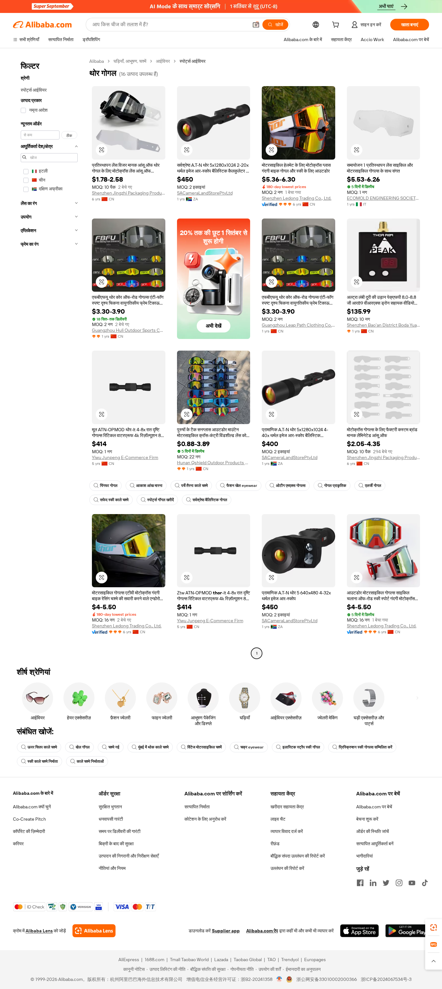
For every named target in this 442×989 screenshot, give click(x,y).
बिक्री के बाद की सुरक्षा (116, 843)
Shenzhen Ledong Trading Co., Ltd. (296, 198)
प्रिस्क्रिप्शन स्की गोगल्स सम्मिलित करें (365, 747)
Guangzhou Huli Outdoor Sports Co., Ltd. (128, 330)
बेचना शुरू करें (367, 819)
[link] (433, 927)
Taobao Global (248, 959)
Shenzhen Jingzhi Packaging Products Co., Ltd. (128, 193)
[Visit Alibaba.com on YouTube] (412, 883)
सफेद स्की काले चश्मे (114, 500)
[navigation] (49, 358)
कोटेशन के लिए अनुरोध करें (205, 819)
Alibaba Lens (39, 930)
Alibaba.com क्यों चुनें (32, 806)
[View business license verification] (279, 979)
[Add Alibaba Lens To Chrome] (94, 930)
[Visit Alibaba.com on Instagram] (399, 883)
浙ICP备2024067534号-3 (386, 979)
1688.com (154, 959)
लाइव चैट (278, 819)
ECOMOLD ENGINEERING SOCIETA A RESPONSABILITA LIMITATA (383, 198)
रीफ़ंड (275, 843)
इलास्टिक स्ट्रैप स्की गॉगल (301, 747)
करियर (18, 843)
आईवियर (163, 61)
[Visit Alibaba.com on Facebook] (360, 883)
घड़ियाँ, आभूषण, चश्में (130, 61)
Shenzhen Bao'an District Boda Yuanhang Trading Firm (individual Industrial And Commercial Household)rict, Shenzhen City (383, 325)
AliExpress (128, 959)
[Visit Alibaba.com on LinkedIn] (373, 883)
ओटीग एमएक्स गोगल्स (290, 485)
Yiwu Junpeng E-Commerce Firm (125, 457)
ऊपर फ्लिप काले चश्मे (42, 747)
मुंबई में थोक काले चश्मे (153, 747)
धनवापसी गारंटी (111, 819)
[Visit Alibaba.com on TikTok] (425, 883)
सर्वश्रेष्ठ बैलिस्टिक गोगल (210, 500)
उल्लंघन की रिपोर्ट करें (287, 868)
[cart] (337, 25)
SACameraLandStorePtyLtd (205, 193)
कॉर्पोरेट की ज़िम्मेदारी (29, 831)
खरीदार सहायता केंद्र (287, 806)
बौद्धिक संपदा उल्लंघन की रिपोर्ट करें (298, 856)
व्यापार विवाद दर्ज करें (287, 831)
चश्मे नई (113, 747)
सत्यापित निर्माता (197, 806)
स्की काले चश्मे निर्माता (43, 761)
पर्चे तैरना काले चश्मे (194, 485)
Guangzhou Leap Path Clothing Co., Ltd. (298, 325)
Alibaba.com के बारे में (33, 793)
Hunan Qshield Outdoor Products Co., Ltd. (213, 462)
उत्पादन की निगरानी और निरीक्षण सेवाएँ (129, 856)
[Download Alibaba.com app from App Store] (359, 930)
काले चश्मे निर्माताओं (90, 761)
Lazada (221, 959)
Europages (315, 959)
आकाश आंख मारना (149, 485)
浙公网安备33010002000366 (326, 979)
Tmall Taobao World (189, 959)
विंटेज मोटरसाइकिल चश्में (204, 747)
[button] (256, 24)
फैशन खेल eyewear (242, 485)
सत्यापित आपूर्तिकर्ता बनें (374, 843)
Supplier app (226, 930)
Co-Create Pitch (29, 819)
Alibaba (96, 61)
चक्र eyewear (252, 747)
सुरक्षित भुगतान (110, 806)
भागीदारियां (364, 856)
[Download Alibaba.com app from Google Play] (407, 930)
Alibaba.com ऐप (262, 930)
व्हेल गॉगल (83, 747)
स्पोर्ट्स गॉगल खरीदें (160, 500)
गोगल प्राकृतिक (335, 485)
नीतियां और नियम (112, 868)
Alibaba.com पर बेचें (374, 806)
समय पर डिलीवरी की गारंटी (119, 831)
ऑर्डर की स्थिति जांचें (372, 831)
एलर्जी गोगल (373, 485)
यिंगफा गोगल (108, 485)
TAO (271, 959)
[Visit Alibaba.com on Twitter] (386, 883)
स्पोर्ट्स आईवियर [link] (192, 61)
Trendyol (290, 959)
